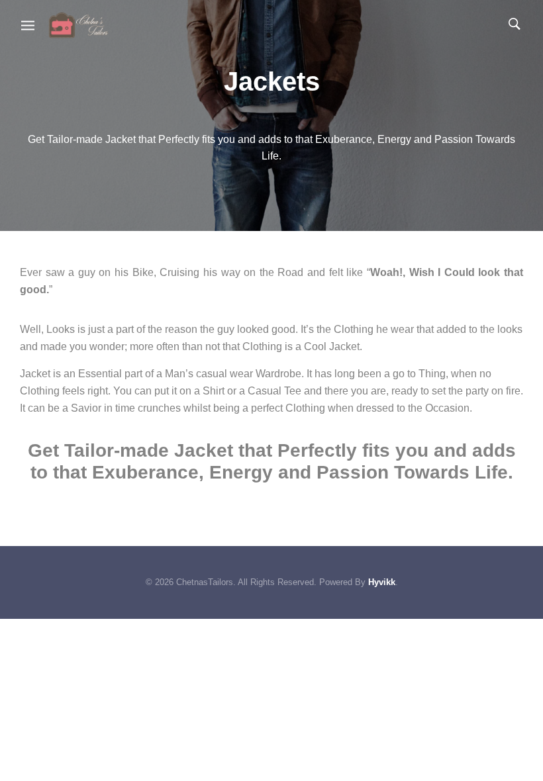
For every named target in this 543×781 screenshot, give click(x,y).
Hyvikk (381, 582)
